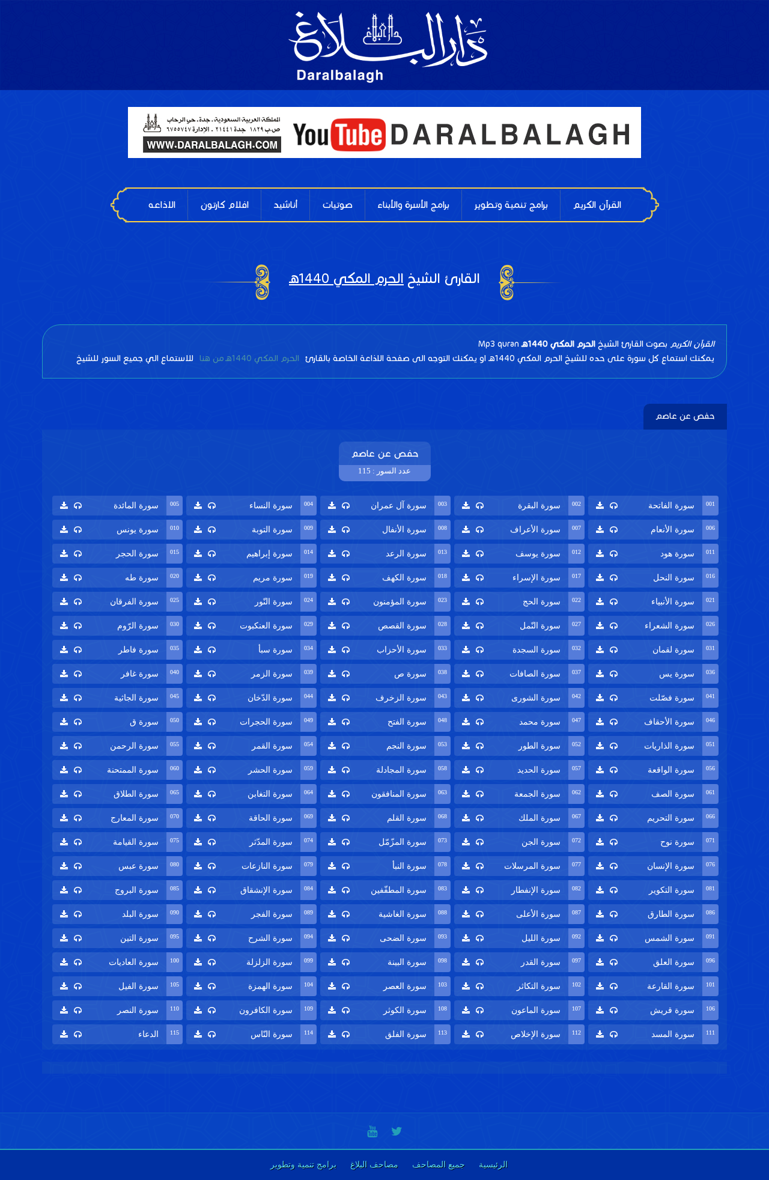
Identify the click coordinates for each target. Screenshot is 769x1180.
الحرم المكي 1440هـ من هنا (248, 358)
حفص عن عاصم (685, 416)
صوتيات (337, 204)
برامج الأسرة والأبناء (413, 204)
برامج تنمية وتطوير (511, 204)
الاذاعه (161, 204)
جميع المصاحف (438, 1164)
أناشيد (285, 204)
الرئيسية (493, 1164)
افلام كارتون (224, 204)
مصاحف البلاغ (374, 1164)
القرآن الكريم (597, 204)
